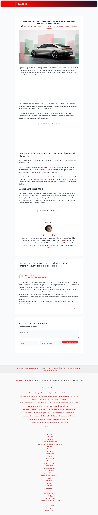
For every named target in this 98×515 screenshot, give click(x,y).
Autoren (69, 368)
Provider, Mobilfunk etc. (49, 475)
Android (50, 496)
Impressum (77, 368)
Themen (43, 368)
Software (49, 488)
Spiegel (64, 240)
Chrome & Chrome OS (50, 498)
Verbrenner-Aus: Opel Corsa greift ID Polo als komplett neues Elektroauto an (49, 412)
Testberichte (49, 510)
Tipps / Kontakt (53, 368)
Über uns (62, 368)
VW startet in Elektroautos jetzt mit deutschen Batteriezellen (49, 422)
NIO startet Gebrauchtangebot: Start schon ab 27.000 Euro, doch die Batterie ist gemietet (49, 396)
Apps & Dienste (50, 491)
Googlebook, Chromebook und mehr (50, 444)
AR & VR (50, 437)
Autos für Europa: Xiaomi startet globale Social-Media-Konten (49, 393)
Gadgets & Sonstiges (50, 442)
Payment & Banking (49, 473)
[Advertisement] (49, 89)
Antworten (75, 309)
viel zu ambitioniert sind (44, 179)
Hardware (49, 434)
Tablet (50, 456)
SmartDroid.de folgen (32, 368)
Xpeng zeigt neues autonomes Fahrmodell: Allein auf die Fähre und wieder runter (49, 409)
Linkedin (49, 247)
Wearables (49, 461)
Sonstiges (49, 508)
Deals (49, 432)
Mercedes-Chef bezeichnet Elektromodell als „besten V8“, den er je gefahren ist (49, 416)
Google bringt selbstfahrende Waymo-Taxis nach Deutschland (49, 419)
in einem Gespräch (46, 170)
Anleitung (50, 483)
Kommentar (49, 465)
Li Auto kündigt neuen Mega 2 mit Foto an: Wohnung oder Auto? (49, 406)
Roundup (49, 485)
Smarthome (50, 451)
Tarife (50, 478)
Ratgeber (49, 480)
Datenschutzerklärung (49, 370)
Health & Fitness (49, 463)
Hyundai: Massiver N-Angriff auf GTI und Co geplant (49, 399)
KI (49, 503)
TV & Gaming (49, 458)
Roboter (49, 449)
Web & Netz (50, 505)
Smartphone (50, 454)
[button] (83, 4)
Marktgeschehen (63, 26)
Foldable (50, 439)
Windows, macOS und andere (50, 501)
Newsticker (20, 368)
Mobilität (56, 26)
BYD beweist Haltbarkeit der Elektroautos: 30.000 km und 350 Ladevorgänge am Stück (49, 403)
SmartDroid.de (20, 380)
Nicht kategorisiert (49, 470)
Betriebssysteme (49, 493)
